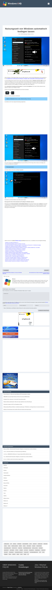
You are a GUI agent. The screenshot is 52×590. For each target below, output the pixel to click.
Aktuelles (5, 465)
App (11, 543)
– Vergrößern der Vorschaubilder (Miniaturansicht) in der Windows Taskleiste (17, 253)
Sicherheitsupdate (19, 552)
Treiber (5, 554)
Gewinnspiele (6, 472)
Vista (21, 554)
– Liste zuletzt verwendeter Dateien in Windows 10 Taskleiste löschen (16, 257)
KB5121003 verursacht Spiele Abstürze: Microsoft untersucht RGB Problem (17, 396)
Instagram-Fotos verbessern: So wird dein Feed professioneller (15, 399)
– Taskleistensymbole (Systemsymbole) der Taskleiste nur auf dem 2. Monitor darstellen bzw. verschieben (22, 247)
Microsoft (6, 550)
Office (16, 550)
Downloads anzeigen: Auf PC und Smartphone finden (13, 404)
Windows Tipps (18, 240)
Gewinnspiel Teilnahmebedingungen (30, 588)
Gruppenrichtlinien (7, 475)
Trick (10, 554)
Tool (43, 552)
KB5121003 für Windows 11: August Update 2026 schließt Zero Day (19, 454)
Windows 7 (5, 505)
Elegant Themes (9, 587)
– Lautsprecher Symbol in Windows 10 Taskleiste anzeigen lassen (15, 258)
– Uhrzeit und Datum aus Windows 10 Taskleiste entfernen (14, 254)
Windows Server (6, 498)
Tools (5, 493)
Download (40, 543)
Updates (5, 495)
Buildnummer (25, 543)
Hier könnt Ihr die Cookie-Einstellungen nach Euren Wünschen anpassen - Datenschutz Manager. (25, 573)
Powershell (5, 485)
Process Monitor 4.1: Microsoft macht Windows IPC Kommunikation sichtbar (17, 394)
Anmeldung (6, 543)
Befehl (14, 543)
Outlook (26, 550)
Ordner (21, 550)
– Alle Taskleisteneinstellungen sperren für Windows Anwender (15, 243)
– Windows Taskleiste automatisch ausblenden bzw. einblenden (15, 248)
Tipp (40, 552)
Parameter (31, 550)
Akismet (46, 302)
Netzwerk (12, 550)
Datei (31, 543)
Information (6, 480)
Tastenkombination (34, 552)
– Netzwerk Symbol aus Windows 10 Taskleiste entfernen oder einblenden (17, 259)
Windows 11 (6, 500)
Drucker (45, 543)
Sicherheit (11, 552)
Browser (19, 543)
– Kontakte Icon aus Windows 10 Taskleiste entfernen (13, 251)
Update (13, 554)
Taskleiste (26, 552)
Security (5, 490)
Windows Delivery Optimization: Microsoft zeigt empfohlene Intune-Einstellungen (18, 401)
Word (25, 554)
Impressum (18, 588)
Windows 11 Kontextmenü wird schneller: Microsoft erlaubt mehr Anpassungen (17, 409)
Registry (5, 488)
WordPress (20, 587)
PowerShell (37, 550)
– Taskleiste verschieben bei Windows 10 (11, 242)
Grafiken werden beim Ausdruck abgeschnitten (15, 459)
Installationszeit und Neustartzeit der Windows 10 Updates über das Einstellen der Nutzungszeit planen (25, 78)
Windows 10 (6, 503)
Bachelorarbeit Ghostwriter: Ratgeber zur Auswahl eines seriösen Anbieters (19, 456)
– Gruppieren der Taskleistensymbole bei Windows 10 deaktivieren (16, 246)
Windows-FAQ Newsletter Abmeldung (42, 588)
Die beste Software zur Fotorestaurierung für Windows (16, 451)
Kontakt (22, 588)
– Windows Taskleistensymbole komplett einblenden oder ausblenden (16, 252)
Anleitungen (6, 467)
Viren (18, 554)
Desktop (5, 470)
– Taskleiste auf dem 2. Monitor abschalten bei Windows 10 (14, 256)
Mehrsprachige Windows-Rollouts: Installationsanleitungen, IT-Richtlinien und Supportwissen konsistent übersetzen (24, 406)
